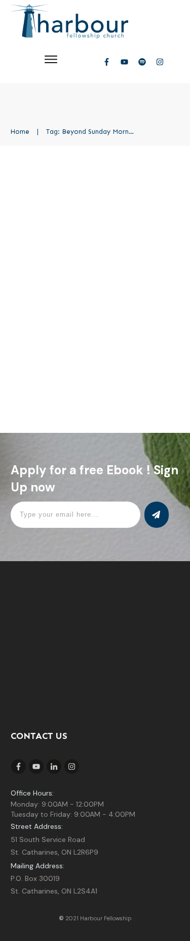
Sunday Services (142, 218)
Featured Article (84, 218)
